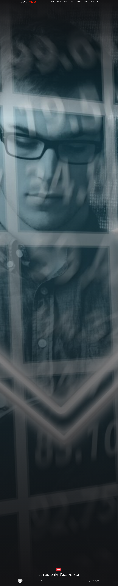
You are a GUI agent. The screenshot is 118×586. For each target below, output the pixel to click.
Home (52, 1)
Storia (85, 1)
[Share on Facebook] (90, 581)
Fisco (65, 1)
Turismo (92, 1)
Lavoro (71, 1)
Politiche (79, 1)
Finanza (59, 1)
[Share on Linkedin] (96, 581)
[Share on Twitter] (93, 581)
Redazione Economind (26, 580)
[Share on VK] (98, 581)
